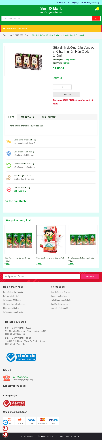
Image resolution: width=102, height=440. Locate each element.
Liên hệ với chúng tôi (59, 308)
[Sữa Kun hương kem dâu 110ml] (51, 239)
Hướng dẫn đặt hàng (12, 300)
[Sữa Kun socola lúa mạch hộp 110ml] (82, 239)
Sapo (79, 436)
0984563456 (20, 191)
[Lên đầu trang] (96, 432)
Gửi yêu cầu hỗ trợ (11, 296)
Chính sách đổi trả (11, 308)
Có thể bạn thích (15, 201)
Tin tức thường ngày (60, 304)
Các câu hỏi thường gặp (13, 292)
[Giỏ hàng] (97, 10)
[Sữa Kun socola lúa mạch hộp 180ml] (19, 239)
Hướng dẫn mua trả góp (13, 312)
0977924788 (69, 100)
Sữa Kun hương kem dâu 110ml (50, 258)
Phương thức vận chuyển (14, 304)
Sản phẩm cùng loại (18, 220)
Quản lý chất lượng (59, 296)
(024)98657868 (20, 377)
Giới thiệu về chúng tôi (60, 292)
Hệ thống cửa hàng (91, 3)
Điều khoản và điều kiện (61, 300)
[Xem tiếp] (57, 78)
